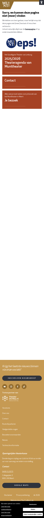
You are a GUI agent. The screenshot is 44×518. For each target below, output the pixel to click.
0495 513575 (7, 472)
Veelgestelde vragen (10, 429)
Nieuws (5, 440)
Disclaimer (8, 495)
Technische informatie (10, 445)
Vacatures (6, 408)
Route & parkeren (9, 424)
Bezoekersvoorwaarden (11, 435)
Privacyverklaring (23, 495)
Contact (5, 419)
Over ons (5, 413)
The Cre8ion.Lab (27, 500)
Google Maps (21, 485)
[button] (41, 2)
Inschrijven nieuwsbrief (22, 378)
